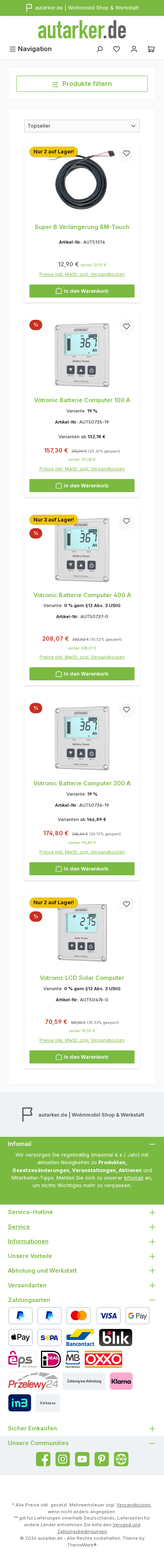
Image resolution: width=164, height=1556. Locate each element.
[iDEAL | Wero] (51, 1359)
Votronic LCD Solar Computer (82, 977)
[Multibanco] (72, 1359)
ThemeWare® (82, 1545)
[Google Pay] (137, 1316)
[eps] (22, 1359)
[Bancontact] (80, 1337)
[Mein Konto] (134, 48)
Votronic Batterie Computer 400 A (82, 595)
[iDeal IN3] (19, 1403)
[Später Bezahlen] (49, 1316)
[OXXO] (103, 1359)
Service (19, 1226)
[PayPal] (20, 1316)
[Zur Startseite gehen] (82, 29)
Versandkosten (133, 1505)
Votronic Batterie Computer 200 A (82, 783)
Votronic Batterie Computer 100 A (82, 400)
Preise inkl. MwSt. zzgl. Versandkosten (82, 274)
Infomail (133, 1178)
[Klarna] (121, 1381)
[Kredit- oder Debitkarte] (93, 1316)
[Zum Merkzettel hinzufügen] (127, 154)
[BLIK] (116, 1337)
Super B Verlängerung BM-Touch (82, 226)
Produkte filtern (86, 84)
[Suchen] (99, 48)
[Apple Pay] (20, 1337)
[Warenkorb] (151, 48)
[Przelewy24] (33, 1381)
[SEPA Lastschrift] (49, 1337)
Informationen (28, 1241)
